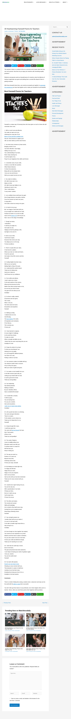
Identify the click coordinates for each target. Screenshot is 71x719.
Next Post (45, 602)
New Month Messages (57, 110)
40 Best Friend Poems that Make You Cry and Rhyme (35, 628)
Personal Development (57, 113)
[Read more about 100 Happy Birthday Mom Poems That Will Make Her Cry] (36, 640)
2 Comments (7, 651)
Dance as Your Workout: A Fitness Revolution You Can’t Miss (59, 72)
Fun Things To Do (56, 100)
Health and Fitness (56, 103)
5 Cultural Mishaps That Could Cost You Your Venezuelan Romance (59, 79)
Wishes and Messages (57, 125)
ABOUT (64, 2)
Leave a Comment (9, 31)
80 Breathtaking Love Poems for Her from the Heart (14, 628)
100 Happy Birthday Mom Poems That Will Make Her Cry (35, 649)
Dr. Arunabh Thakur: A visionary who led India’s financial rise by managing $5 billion (60, 65)
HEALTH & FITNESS (54, 2)
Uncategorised (55, 123)
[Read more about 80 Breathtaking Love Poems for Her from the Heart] (15, 619)
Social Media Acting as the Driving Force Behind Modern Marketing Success (59, 53)
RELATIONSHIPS (28, 2)
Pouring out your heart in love (11, 564)
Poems (16, 31)
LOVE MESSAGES (41, 2)
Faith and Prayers (56, 95)
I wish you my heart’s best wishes (12, 406)
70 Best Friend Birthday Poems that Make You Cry (14, 649)
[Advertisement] (35, 13)
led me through (15, 430)
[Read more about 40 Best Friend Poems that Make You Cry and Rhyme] (36, 619)
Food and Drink (56, 98)
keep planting (10, 319)
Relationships (55, 120)
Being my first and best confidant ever (13, 136)
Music (53, 108)
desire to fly (14, 215)
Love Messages (56, 105)
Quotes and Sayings (57, 118)
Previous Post (6, 602)
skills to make (16, 584)
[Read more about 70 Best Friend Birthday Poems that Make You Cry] (15, 640)
